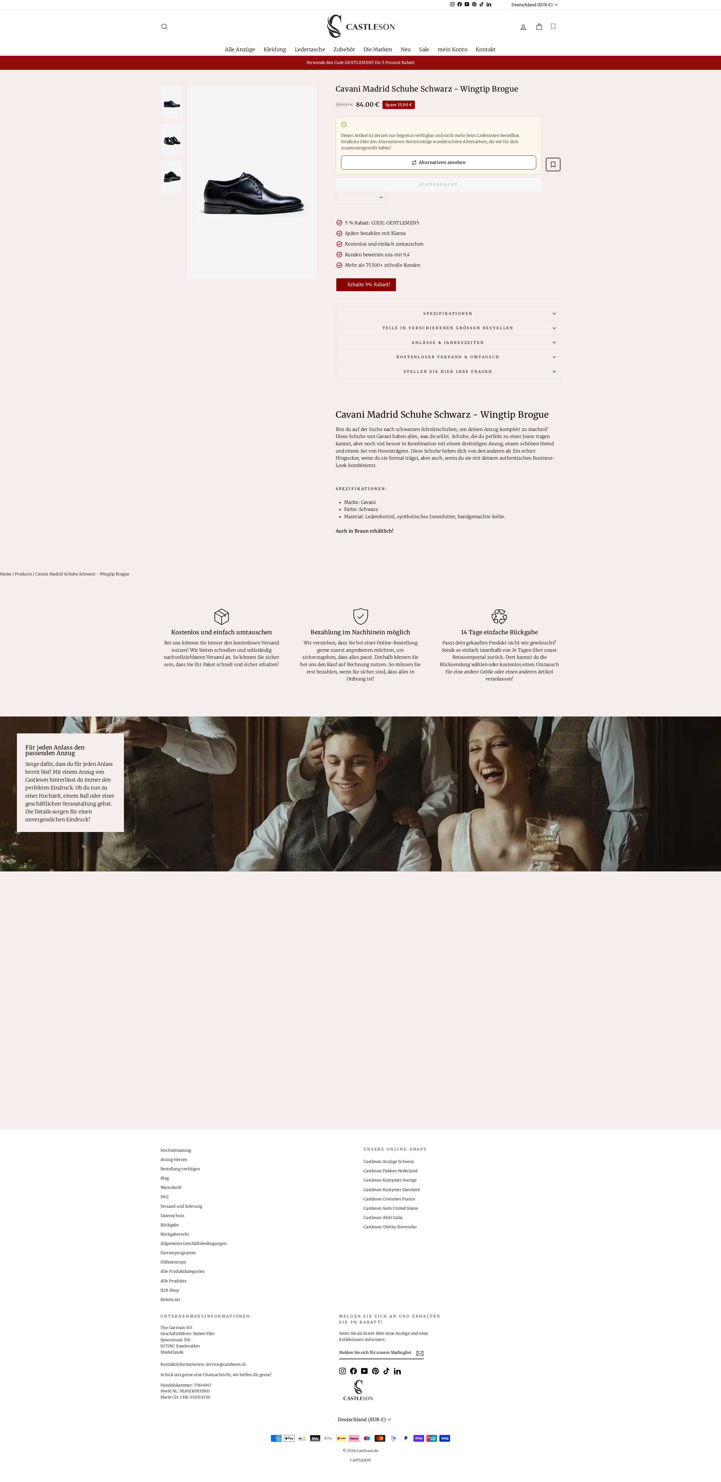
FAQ (164, 1196)
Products (23, 574)
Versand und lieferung (181, 1206)
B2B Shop (170, 1290)
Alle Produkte (173, 1281)
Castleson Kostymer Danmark (392, 1189)
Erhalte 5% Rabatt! (369, 284)
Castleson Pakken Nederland (390, 1171)
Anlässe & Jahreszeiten (448, 342)
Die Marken (378, 49)
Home (6, 574)
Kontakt (486, 49)
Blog (165, 1178)
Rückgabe (170, 1225)
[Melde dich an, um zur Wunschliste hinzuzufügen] (553, 164)
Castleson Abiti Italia (383, 1217)
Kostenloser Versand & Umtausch (448, 357)
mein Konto (452, 49)
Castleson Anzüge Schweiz (389, 1161)
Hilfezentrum (173, 1262)
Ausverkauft (438, 184)
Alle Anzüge (240, 49)
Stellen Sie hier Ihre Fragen (448, 371)
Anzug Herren (174, 1159)
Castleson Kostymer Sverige (390, 1180)
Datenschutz (172, 1215)
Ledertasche (310, 49)
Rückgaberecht (175, 1234)
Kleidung (275, 49)
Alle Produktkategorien (183, 1271)
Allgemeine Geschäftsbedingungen (194, 1243)
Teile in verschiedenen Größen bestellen (448, 328)
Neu (406, 49)
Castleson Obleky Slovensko (390, 1227)
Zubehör (344, 49)
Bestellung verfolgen (180, 1169)
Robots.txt (170, 1299)
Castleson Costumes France (389, 1199)
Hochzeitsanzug (176, 1150)
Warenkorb (171, 1187)
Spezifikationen (448, 313)
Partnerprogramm (178, 1252)
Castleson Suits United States (391, 1208)
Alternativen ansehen (442, 162)
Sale (424, 49)
